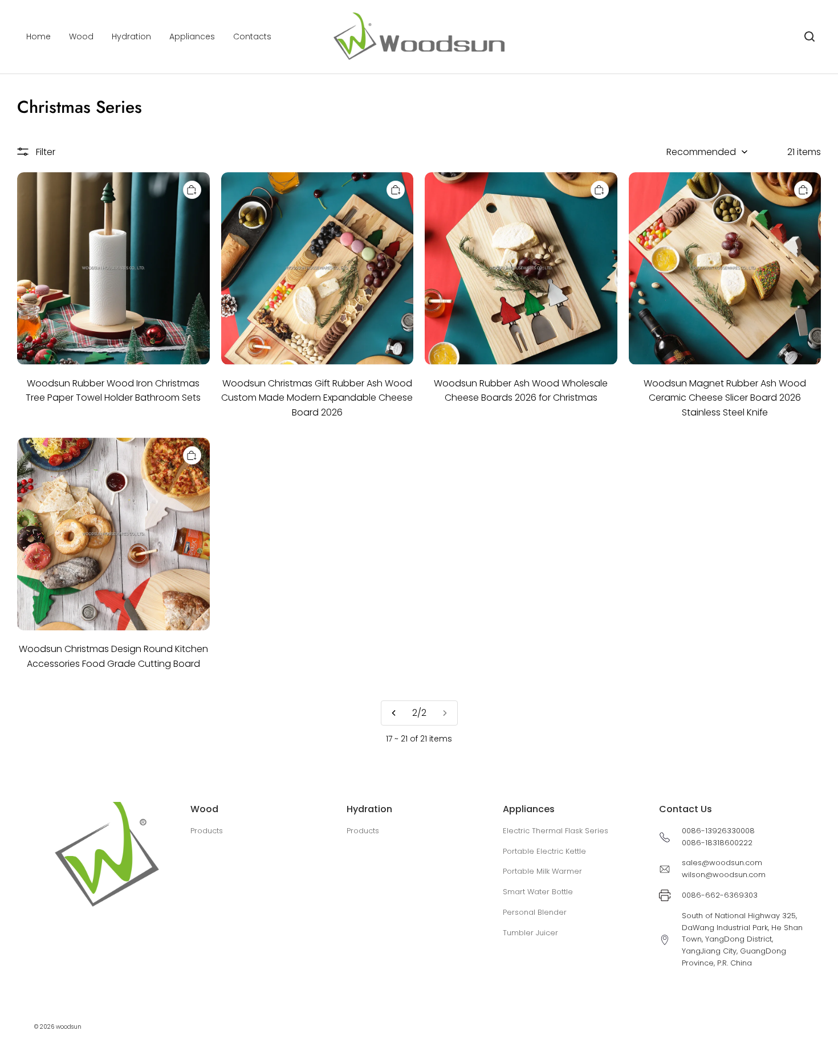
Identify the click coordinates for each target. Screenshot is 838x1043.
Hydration (131, 36)
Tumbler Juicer (530, 932)
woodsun (69, 1026)
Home (38, 36)
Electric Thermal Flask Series (555, 830)
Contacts (252, 36)
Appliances (192, 36)
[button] (809, 36)
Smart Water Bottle (538, 891)
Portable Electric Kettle (544, 851)
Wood (81, 36)
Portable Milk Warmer (542, 871)
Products (206, 830)
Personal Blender (535, 912)
